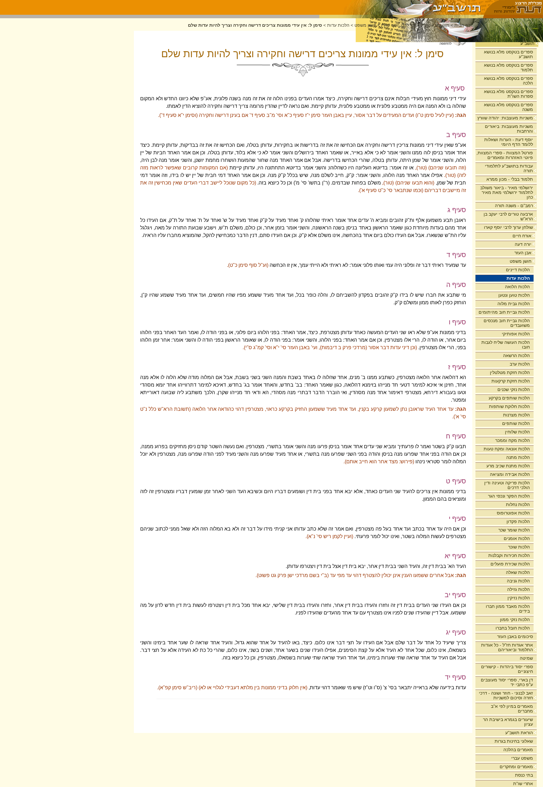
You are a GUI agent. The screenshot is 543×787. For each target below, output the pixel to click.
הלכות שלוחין (517, 431)
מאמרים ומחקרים (516, 766)
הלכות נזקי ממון (515, 619)
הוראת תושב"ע (519, 732)
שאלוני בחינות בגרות (514, 741)
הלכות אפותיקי (516, 333)
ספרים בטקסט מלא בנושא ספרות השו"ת (508, 94)
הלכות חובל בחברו (513, 627)
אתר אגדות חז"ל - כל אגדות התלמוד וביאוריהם (507, 647)
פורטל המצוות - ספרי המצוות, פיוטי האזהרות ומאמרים (504, 155)
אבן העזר (522, 252)
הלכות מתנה (518, 457)
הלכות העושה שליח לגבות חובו (505, 344)
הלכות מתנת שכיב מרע (508, 465)
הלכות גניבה (518, 580)
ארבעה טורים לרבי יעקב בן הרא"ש (508, 216)
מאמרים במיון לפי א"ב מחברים (512, 708)
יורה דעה (523, 244)
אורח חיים (522, 235)
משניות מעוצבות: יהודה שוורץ (505, 117)
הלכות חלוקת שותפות (509, 406)
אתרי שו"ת (523, 783)
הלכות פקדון (518, 521)
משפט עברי (522, 758)
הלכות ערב (520, 363)
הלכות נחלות (518, 504)
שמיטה (526, 658)
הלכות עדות (518, 278)
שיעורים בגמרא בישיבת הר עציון (508, 722)
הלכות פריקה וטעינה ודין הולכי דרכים (507, 485)
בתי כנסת (524, 775)
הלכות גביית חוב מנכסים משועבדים (507, 323)
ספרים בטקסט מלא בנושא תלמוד (508, 67)
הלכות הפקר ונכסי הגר (509, 495)
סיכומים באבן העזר (515, 636)
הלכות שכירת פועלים (510, 563)
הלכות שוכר (519, 546)
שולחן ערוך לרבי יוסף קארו (508, 227)
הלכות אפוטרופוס (513, 512)
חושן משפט (520, 261)
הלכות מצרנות (516, 414)
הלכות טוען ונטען (514, 295)
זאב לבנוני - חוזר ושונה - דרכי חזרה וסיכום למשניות (506, 695)
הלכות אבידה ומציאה (510, 474)
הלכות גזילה (518, 589)
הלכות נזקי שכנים (513, 389)
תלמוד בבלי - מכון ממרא (509, 179)
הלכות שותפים (516, 423)
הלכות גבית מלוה (513, 303)
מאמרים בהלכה (518, 749)
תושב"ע (527, 43)
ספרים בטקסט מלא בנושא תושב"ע (508, 54)
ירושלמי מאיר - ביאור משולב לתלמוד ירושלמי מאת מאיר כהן (506, 192)
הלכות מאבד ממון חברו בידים (508, 609)
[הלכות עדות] (401, 7)
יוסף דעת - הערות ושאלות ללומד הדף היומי (508, 142)
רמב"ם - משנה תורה (514, 205)
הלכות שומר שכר (514, 529)
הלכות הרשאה (516, 355)
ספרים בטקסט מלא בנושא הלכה (508, 80)
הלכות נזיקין (518, 597)
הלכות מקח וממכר (512, 440)
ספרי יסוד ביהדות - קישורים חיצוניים (507, 669)
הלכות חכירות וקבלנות (509, 555)
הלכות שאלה (518, 572)
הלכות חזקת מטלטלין (510, 372)
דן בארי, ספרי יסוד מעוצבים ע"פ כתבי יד (507, 682)
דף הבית (462, 25)
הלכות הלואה (517, 286)
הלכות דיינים (518, 269)
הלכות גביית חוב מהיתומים (504, 312)
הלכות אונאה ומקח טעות (507, 448)
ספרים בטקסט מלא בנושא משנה (508, 107)
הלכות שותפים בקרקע (509, 397)
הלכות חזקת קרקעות (510, 380)
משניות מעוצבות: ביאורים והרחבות (509, 129)
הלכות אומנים (517, 538)
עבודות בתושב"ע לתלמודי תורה (509, 168)
